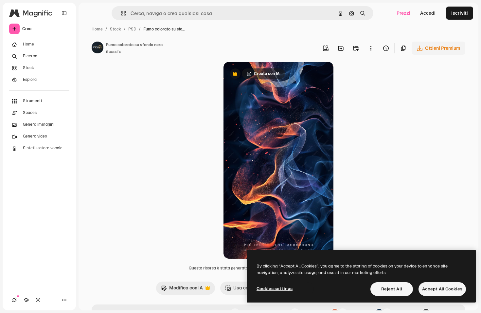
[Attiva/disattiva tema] (38, 300)
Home (97, 29)
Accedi (428, 13)
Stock (115, 29)
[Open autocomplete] (121, 13)
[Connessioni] (14, 300)
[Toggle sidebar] (64, 13)
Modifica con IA (182, 289)
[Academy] (26, 300)
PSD (132, 29)
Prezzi (403, 13)
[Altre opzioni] (370, 48)
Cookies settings (275, 288)
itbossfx (113, 51)
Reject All (391, 289)
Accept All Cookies (442, 289)
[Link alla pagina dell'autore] (97, 48)
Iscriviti (459, 13)
